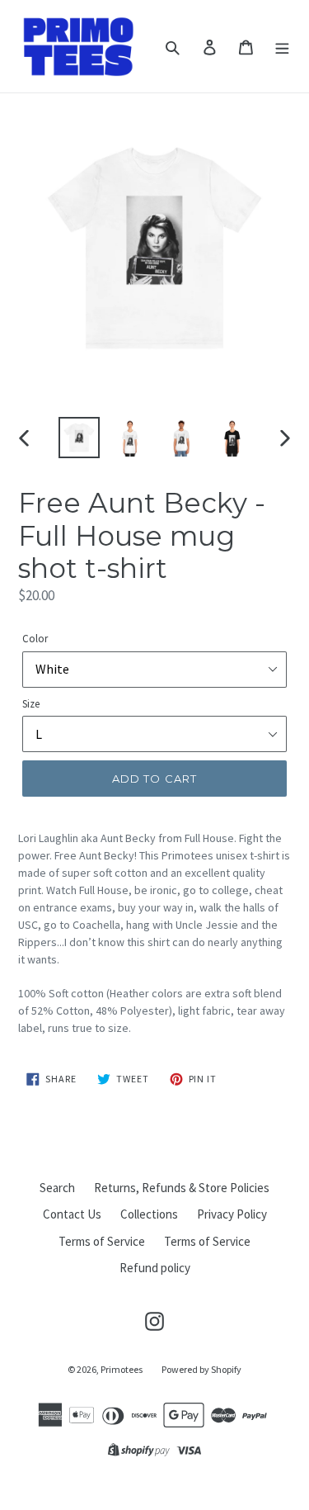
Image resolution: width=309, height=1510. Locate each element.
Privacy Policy (232, 1214)
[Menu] (282, 46)
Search (57, 1187)
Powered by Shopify (201, 1369)
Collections (149, 1214)
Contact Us (72, 1214)
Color (35, 639)
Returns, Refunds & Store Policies (181, 1187)
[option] (79, 437)
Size (31, 704)
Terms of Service (102, 1241)
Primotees (122, 1369)
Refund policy (154, 1268)
